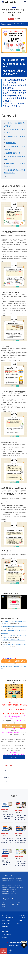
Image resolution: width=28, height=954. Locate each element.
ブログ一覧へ (13, 757)
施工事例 (18, 923)
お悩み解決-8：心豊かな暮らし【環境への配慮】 (13, 640)
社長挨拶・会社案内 (21, 917)
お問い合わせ (5, 931)
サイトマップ (5, 937)
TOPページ (4, 915)
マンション (9, 902)
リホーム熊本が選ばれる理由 (8, 917)
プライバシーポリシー (7, 934)
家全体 (18, 902)
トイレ (22, 904)
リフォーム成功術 (6, 920)
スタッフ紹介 (5, 926)
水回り (3, 904)
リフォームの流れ (6, 923)
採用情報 (6, 778)
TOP (4, 23)
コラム (11, 23)
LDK (14, 902)
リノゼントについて (21, 915)
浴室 (13, 904)
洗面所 (17, 904)
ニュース (6, 774)
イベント (6, 782)
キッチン (9, 904)
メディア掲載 (19, 920)
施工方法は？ (11, 143)
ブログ (7, 23)
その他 (3, 906)
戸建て (3, 902)
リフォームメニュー (6, 929)
